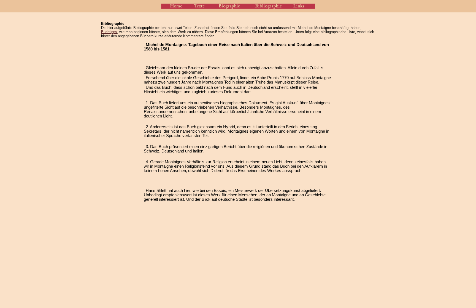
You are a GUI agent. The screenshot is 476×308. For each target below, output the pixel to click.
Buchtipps (109, 32)
